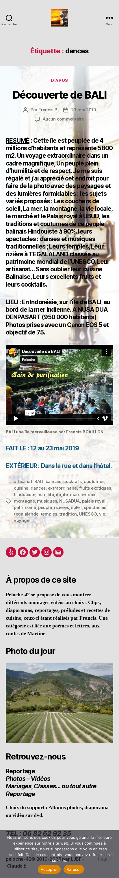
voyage (21, 520)
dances (38, 488)
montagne (24, 501)
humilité (46, 494)
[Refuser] (112, 854)
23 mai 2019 (83, 109)
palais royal (93, 501)
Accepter (49, 869)
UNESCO (88, 514)
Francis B (47, 109)
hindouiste (24, 494)
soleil (76, 507)
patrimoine (25, 507)
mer (92, 494)
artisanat (23, 481)
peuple (45, 507)
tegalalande (26, 514)
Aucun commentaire (63, 119)
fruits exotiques (95, 488)
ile (65, 494)
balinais (53, 481)
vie (102, 514)
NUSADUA (69, 501)
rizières (61, 507)
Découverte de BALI (59, 95)
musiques (47, 501)
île (58, 494)
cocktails (72, 481)
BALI (38, 481)
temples (49, 514)
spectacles (95, 507)
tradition (68, 514)
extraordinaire (62, 488)
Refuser (73, 869)
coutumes (94, 481)
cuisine (21, 488)
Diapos (59, 80)
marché (77, 494)
